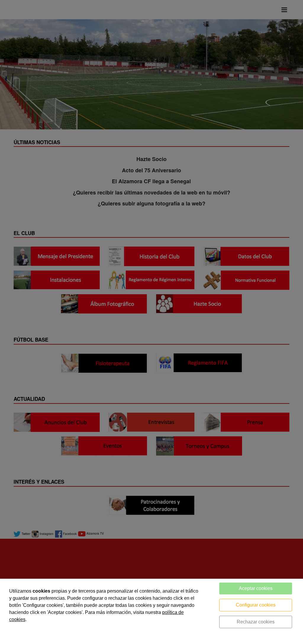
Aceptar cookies (256, 588)
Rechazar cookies (256, 621)
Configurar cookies (255, 604)
